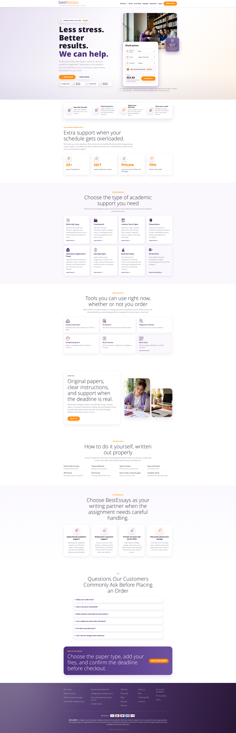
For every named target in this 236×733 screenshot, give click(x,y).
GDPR (158, 700)
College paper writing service (102, 693)
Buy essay (67, 689)
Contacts (141, 701)
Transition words (153, 473)
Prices (131, 3)
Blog (122, 697)
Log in (160, 3)
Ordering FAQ (143, 697)
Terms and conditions (160, 690)
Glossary (124, 689)
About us (141, 689)
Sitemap (124, 705)
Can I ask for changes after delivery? (90, 636)
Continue (148, 78)
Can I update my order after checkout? (91, 621)
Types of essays (125, 466)
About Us (73, 419)
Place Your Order (158, 661)
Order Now (170, 3)
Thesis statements (98, 466)
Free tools (124, 693)
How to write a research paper (130, 473)
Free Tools (137, 3)
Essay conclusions (153, 466)
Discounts (153, 3)
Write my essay (69, 693)
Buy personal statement (100, 689)
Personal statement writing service (101, 698)
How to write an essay (71, 466)
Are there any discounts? (86, 628)
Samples (145, 3)
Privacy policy (161, 696)
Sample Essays (96, 704)
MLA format (96, 473)
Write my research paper (73, 697)
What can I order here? (85, 600)
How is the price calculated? (87, 607)
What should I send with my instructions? (92, 614)
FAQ (140, 693)
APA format (68, 473)
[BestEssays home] (72, 2)
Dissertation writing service (74, 701)
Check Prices (84, 77)
